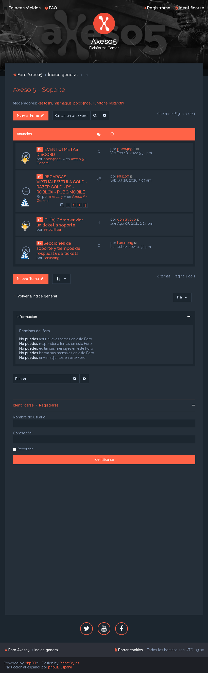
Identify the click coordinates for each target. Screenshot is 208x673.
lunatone (100, 103)
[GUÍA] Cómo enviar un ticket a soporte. (60, 222)
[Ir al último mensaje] (138, 149)
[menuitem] (50, 7)
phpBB (30, 663)
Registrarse (49, 405)
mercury (56, 196)
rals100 (123, 176)
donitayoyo (126, 219)
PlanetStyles (69, 663)
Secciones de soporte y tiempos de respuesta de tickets (58, 248)
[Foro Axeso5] (104, 23)
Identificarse (23, 405)
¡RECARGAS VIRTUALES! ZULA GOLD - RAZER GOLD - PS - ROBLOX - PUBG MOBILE (62, 184)
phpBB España (60, 667)
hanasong (51, 258)
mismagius (63, 103)
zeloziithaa (52, 229)
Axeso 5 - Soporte (39, 89)
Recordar (25, 449)
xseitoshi (45, 103)
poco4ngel (82, 103)
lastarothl (116, 103)
